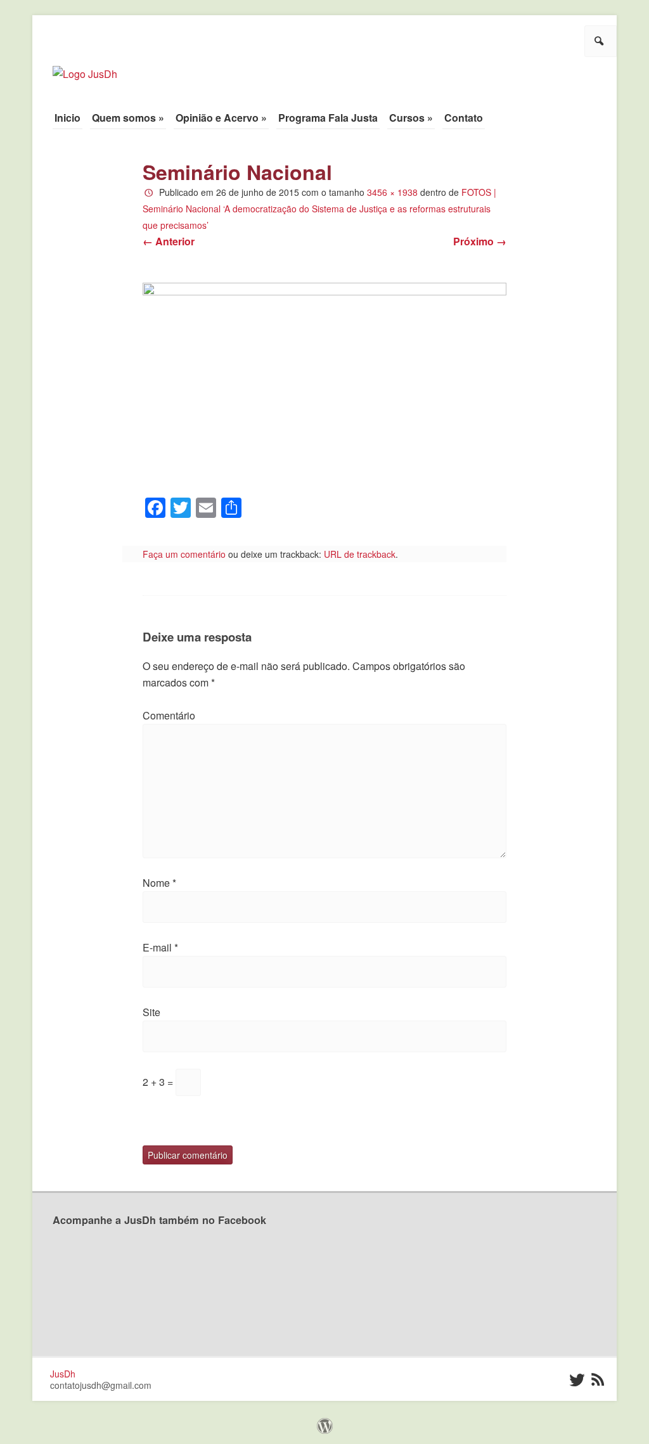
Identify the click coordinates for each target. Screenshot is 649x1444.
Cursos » (411, 117)
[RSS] (598, 1380)
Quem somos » (128, 117)
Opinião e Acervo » (221, 117)
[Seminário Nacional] (325, 384)
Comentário (169, 715)
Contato (463, 117)
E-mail (160, 947)
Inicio (67, 117)
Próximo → (479, 241)
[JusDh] (85, 67)
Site (151, 1012)
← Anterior (169, 241)
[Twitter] (576, 1380)
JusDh (62, 1373)
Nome (159, 882)
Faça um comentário (184, 554)
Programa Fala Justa (328, 117)
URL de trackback (359, 554)
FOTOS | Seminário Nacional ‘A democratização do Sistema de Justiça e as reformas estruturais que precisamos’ (319, 208)
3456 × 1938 (392, 192)
